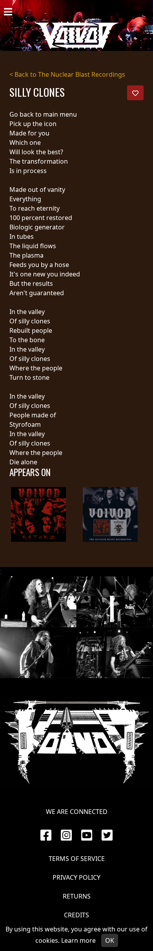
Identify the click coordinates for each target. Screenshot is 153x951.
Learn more (78, 940)
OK (109, 940)
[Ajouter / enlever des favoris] (135, 92)
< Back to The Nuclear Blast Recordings (67, 74)
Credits (76, 915)
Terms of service (77, 858)
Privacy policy (76, 877)
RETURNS (76, 896)
